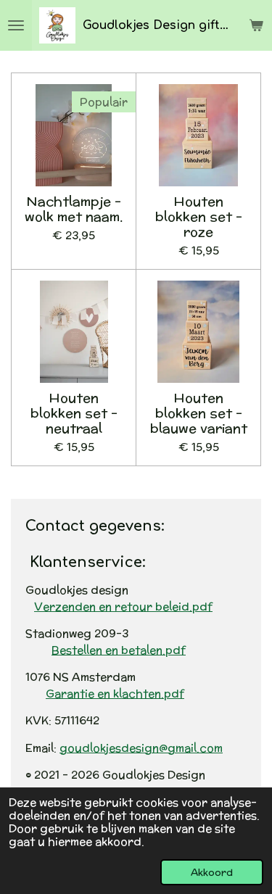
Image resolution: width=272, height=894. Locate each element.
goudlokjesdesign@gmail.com (141, 748)
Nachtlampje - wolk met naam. (74, 209)
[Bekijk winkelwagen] (256, 25)
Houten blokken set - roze (198, 216)
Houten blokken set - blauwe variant (198, 413)
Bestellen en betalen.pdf (118, 650)
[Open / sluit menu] (16, 25)
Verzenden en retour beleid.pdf (123, 606)
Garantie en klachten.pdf (115, 693)
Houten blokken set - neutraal (74, 413)
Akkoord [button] (212, 872)
